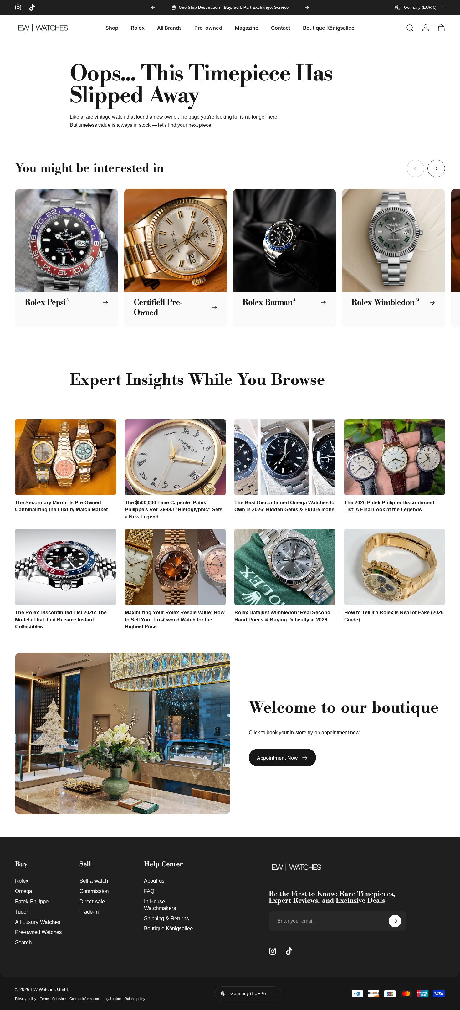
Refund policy (135, 999)
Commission (94, 891)
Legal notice (112, 999)
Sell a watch (93, 881)
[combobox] (420, 7)
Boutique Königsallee (168, 928)
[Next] (307, 7)
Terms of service (53, 999)
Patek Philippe (32, 901)
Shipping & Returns (166, 918)
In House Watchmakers (160, 905)
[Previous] (153, 7)
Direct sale (92, 901)
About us (154, 881)
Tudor (21, 912)
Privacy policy (25, 999)
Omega (23, 891)
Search (23, 943)
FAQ (149, 891)
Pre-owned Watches (38, 932)
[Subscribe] (395, 921)
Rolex (21, 881)
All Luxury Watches (37, 922)
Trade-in (89, 912)
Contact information (84, 999)
